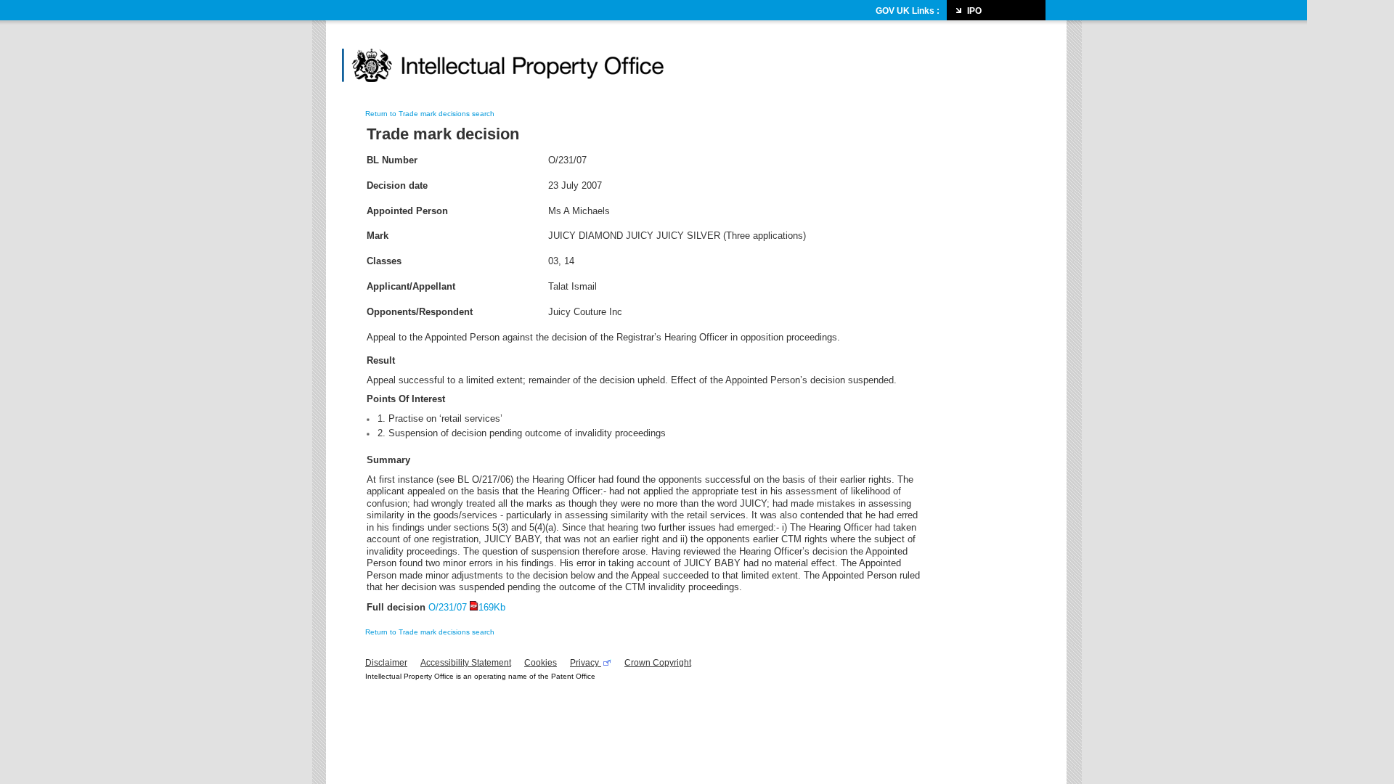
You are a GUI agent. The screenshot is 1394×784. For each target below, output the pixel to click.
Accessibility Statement (465, 663)
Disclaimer (386, 663)
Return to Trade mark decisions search (429, 114)
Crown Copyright (657, 663)
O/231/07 (466, 607)
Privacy (585, 663)
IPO (974, 11)
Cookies (540, 663)
